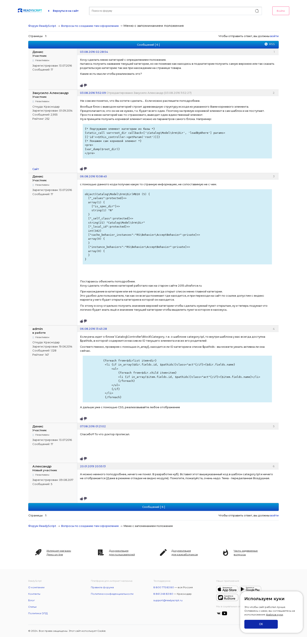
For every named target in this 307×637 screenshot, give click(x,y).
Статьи (32, 606)
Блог (31, 600)
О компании (36, 587)
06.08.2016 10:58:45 (93, 176)
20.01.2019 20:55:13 (93, 466)
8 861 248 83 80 (163, 593)
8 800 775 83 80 (164, 587)
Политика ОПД (38, 613)
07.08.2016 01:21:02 (93, 426)
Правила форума (102, 587)
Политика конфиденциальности (112, 593)
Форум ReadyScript (42, 25)
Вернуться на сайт (66, 10)
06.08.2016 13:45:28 (93, 328)
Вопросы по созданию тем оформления (90, 25)
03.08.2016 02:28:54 (94, 51)
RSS (272, 44)
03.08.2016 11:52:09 (93, 92)
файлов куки (274, 614)
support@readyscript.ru (168, 600)
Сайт (35, 169)
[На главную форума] (30, 11)
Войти (281, 10)
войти (274, 36)
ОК (261, 624)
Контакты (34, 593)
